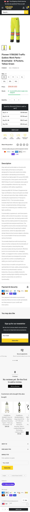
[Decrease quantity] (10, 100)
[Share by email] (27, 144)
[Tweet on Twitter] (24, 144)
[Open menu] (2, 7)
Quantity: (4, 100)
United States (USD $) (17, 475)
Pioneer (4, 68)
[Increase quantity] (18, 100)
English (4, 475)
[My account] (23, 8)
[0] (27, 8)
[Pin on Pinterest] (21, 144)
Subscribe (15, 340)
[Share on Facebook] (17, 144)
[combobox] (5, 504)
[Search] (26, 12)
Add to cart (15, 130)
